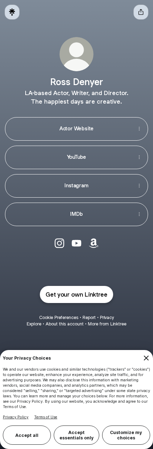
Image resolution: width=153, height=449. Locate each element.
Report (89, 317)
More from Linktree (107, 324)
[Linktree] (12, 12)
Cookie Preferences (58, 317)
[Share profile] (141, 12)
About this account (65, 324)
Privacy (107, 317)
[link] (59, 243)
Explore (34, 324)
